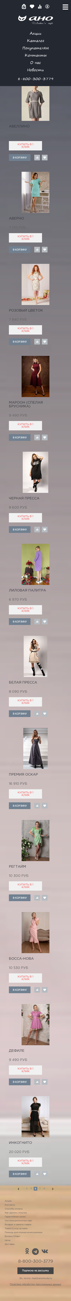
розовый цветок (26, 310)
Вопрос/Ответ (12, 1236)
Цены (7, 1240)
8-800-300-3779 (36, 79)
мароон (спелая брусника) (26, 404)
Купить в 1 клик (25, 145)
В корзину (20, 157)
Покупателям (35, 48)
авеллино (19, 126)
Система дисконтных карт (18, 1221)
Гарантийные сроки (15, 1217)
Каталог (35, 40)
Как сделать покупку (16, 1213)
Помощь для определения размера (23, 1232)
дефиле (16, 1050)
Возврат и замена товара (18, 1225)
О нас (35, 62)
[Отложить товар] (45, 157)
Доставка (9, 1244)
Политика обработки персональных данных (35, 1284)
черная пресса (24, 498)
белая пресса (23, 682)
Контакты (36, 55)
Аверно (16, 218)
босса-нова (21, 958)
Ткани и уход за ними (16, 1229)
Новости (35, 70)
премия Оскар (23, 774)
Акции (35, 33)
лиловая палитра (27, 590)
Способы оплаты (14, 1209)
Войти (47, 6)
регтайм (17, 866)
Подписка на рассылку (35, 1271)
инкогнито (20, 1142)
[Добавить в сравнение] (37, 157)
